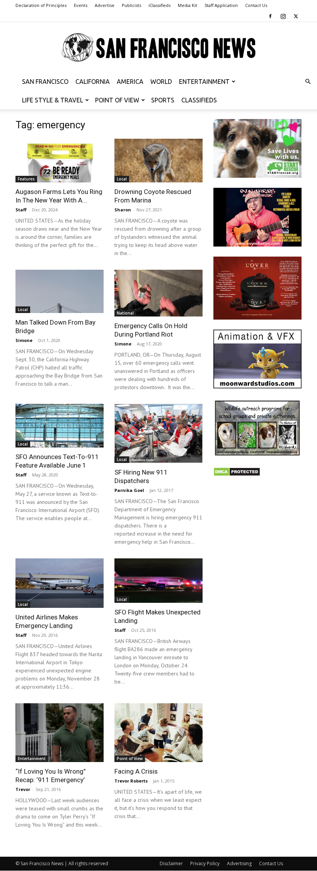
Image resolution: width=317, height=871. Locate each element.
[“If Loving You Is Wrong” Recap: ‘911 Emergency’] (59, 732)
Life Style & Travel (52, 100)
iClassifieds (159, 5)
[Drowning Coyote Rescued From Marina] (158, 160)
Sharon (122, 210)
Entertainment (204, 81)
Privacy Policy (205, 863)
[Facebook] (270, 16)
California (92, 81)
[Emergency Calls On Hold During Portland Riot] (158, 293)
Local (122, 179)
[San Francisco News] (158, 47)
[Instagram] (283, 16)
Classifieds (199, 100)
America (130, 81)
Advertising (239, 863)
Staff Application (221, 5)
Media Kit (187, 5)
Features (26, 179)
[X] (296, 16)
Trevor (22, 789)
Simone (23, 340)
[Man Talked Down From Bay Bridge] (59, 291)
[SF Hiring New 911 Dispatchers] (158, 433)
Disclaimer (171, 863)
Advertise (104, 5)
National (125, 313)
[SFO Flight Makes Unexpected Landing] (158, 580)
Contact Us (256, 5)
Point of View (117, 100)
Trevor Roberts (131, 781)
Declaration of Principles (40, 5)
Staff (21, 210)
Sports (162, 100)
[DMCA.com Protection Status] (236, 474)
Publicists (131, 5)
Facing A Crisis (136, 771)
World (161, 81)
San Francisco (45, 81)
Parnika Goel (129, 490)
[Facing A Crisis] (158, 732)
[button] (307, 81)
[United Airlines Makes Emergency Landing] (59, 583)
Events (80, 5)
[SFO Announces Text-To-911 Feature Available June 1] (59, 425)
